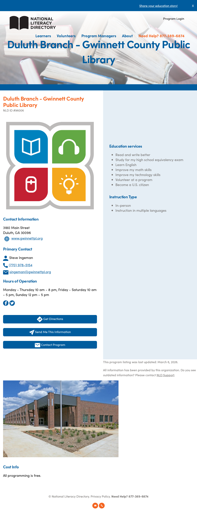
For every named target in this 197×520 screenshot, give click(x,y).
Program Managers (98, 35)
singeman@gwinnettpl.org (30, 271)
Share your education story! (158, 5)
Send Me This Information (52, 332)
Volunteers (66, 35)
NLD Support (165, 375)
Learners (43, 35)
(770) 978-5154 (20, 264)
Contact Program (52, 344)
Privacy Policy (100, 496)
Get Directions (53, 319)
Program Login (173, 18)
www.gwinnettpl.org (27, 238)
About (127, 35)
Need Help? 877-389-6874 (161, 35)
